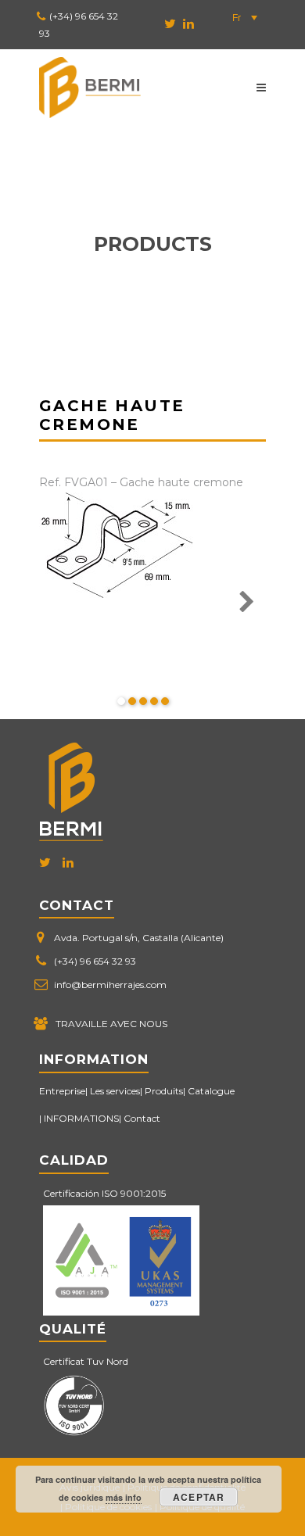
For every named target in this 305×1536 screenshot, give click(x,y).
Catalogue (211, 1091)
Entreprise (62, 1091)
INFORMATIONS (81, 1118)
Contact (142, 1118)
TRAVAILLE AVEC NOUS (111, 1023)
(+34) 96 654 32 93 (95, 961)
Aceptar (198, 1497)
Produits (164, 1091)
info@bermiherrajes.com (110, 984)
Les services (115, 1091)
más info (124, 1497)
